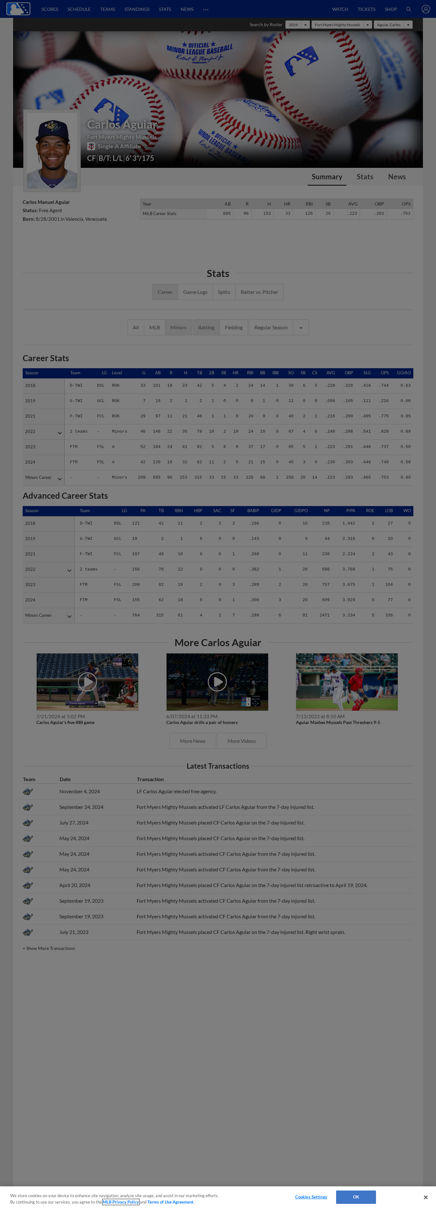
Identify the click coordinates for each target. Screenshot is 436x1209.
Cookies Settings (311, 1196)
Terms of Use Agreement (170, 1202)
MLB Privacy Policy (121, 1202)
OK (356, 1196)
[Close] (426, 1197)
